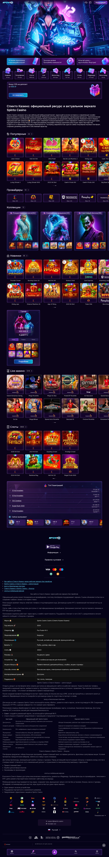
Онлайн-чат (52, 824)
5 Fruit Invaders (17, 491)
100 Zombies (16, 501)
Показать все (99, 815)
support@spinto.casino (55, 821)
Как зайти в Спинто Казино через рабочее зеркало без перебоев (28, 581)
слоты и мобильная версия (14, 591)
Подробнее (23, 361)
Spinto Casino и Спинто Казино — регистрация (21, 584)
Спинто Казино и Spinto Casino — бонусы (19, 588)
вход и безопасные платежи (14, 586)
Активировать (18, 95)
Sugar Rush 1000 (18, 506)
